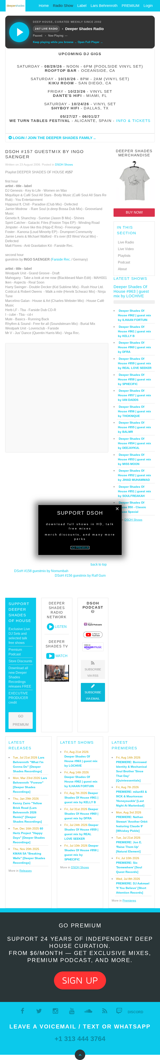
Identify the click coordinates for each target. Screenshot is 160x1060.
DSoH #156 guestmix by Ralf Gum (80, 575)
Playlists (124, 255)
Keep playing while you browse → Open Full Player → (68, 42)
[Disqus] (56, 397)
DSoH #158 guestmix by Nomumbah (41, 571)
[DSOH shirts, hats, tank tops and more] (134, 182)
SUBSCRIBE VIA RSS (93, 672)
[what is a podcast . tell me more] (93, 611)
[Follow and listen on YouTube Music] (92, 634)
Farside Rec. (61, 259)
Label (81, 6)
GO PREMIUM (21, 720)
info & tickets (133, 121)
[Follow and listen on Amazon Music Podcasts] (93, 646)
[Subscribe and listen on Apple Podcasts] (93, 624)
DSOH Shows (64, 164)
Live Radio (126, 242)
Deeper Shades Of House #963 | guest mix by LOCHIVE (131, 291)
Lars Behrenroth (104, 6)
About (122, 269)
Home (44, 6)
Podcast (124, 262)
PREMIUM (130, 6)
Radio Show (63, 6)
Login (148, 6)
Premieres (129, 900)
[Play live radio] (19, 32)
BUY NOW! (134, 212)
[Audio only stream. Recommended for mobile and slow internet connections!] (50, 627)
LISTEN (61, 626)
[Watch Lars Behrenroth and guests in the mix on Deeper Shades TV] (50, 656)
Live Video (126, 249)
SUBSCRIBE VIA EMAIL (93, 695)
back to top (99, 564)
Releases (25, 870)
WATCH (61, 656)
